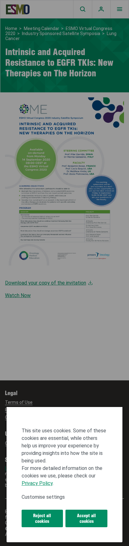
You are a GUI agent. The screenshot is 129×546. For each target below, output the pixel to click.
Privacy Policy (37, 483)
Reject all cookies (42, 518)
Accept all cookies (86, 518)
